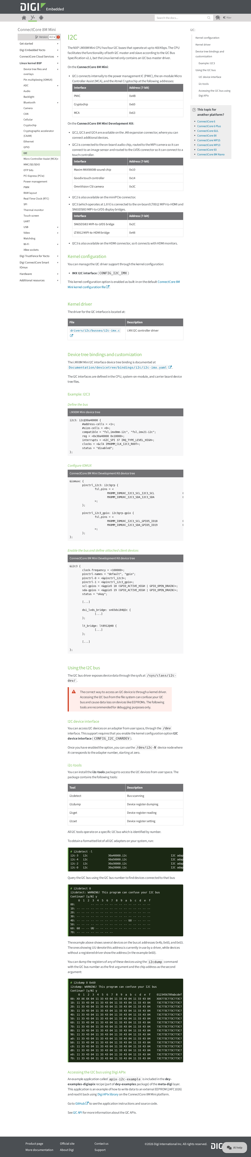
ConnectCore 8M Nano (211, 154)
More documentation (39, 1150)
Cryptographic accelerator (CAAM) (39, 133)
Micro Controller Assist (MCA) (40, 159)
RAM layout (30, 193)
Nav (228, 18)
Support (100, 1150)
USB (26, 227)
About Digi (67, 1150)
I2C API (77, 1112)
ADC (26, 85)
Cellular (28, 120)
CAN (26, 114)
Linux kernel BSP (31, 63)
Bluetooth (29, 103)
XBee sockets (31, 250)
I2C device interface (210, 77)
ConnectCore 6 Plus (209, 126)
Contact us (101, 1144)
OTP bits (28, 170)
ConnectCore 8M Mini (37, 29)
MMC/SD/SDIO (32, 165)
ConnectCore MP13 (208, 145)
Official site (67, 1144)
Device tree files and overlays (35, 71)
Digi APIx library (107, 1094)
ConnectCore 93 (206, 150)
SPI (25, 204)
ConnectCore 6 (206, 121)
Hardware (26, 274)
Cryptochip (30, 125)
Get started (26, 44)
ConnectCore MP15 (208, 140)
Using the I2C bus (206, 70)
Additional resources (32, 280)
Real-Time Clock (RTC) (36, 199)
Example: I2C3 (207, 63)
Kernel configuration (207, 38)
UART (27, 221)
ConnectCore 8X (207, 136)
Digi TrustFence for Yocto (34, 256)
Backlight (29, 97)
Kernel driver (203, 45)
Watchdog (29, 239)
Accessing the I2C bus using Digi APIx (214, 93)
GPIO (26, 147)
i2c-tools (204, 84)
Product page (34, 1144)
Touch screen (31, 216)
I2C (25, 153)
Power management (35, 182)
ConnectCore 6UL (207, 131)
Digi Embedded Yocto (32, 50)
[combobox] (184, 17)
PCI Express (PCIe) (34, 176)
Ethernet (29, 142)
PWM (26, 187)
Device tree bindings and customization (210, 54)
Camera (28, 108)
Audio (27, 91)
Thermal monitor (34, 210)
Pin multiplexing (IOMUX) (38, 80)
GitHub (80, 1103)
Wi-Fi (26, 244)
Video (27, 233)
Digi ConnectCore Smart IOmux (34, 265)
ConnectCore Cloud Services (37, 57)
